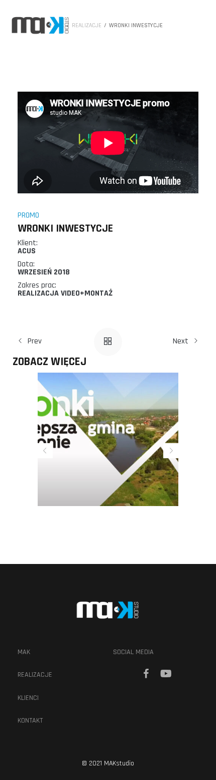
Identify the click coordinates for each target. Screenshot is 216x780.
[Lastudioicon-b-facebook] (146, 674)
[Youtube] (166, 674)
